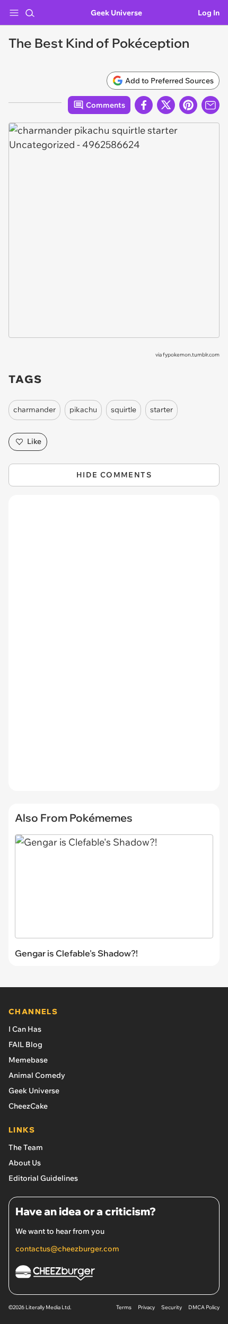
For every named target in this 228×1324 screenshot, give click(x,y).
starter (161, 409)
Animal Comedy (36, 1075)
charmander (34, 409)
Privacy (146, 1307)
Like (34, 441)
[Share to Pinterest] (188, 105)
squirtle (123, 409)
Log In (209, 13)
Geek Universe (116, 13)
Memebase (28, 1060)
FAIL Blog (25, 1044)
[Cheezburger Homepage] (114, 1274)
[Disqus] (114, 648)
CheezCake (28, 1106)
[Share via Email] (210, 105)
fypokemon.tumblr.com (191, 354)
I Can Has (24, 1029)
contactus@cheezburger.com (67, 1248)
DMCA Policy (204, 1307)
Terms (123, 1307)
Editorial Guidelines (43, 1178)
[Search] (29, 12)
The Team (25, 1147)
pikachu (83, 409)
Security (171, 1307)
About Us (24, 1163)
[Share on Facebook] (144, 105)
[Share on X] (166, 105)
